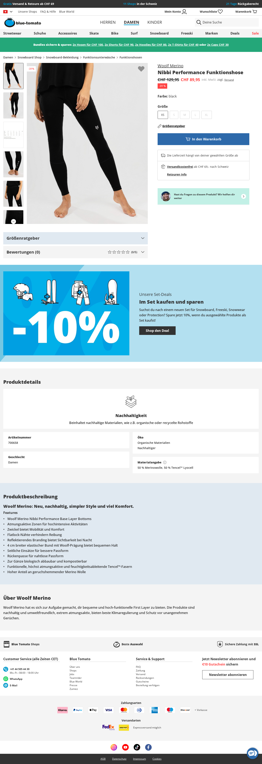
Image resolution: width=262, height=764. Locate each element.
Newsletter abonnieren (228, 674)
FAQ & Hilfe (48, 11)
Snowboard (159, 33)
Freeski (187, 33)
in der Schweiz (140, 4)
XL (208, 115)
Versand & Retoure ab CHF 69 (28, 4)
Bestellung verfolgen (147, 685)
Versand (229, 80)
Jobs (72, 674)
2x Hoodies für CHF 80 (150, 45)
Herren (108, 22)
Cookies (156, 759)
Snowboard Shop (30, 57)
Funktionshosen (131, 57)
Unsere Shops (27, 11)
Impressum (139, 759)
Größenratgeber (173, 126)
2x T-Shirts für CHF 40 (183, 45)
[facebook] (148, 747)
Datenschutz (119, 759)
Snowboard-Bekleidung (62, 57)
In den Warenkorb (206, 139)
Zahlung (140, 670)
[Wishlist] (144, 66)
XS (162, 115)
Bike (114, 33)
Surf (134, 33)
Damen (131, 22)
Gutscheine (142, 681)
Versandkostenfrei (180, 167)
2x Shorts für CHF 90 (119, 45)
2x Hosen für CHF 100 (88, 45)
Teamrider (76, 678)
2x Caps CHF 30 (218, 45)
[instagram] (114, 747)
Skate (94, 33)
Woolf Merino (170, 65)
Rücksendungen (145, 678)
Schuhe (40, 33)
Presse (73, 685)
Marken (211, 33)
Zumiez (74, 689)
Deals (234, 33)
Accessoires (67, 33)
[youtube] (125, 747)
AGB (103, 759)
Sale (255, 33)
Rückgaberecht (242, 4)
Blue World (66, 11)
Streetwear (12, 33)
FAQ (138, 667)
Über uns (75, 667)
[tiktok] (137, 747)
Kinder (154, 22)
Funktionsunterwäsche (99, 57)
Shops (73, 670)
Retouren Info (177, 174)
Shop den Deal (157, 330)
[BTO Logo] (44, 22)
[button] (75, 238)
